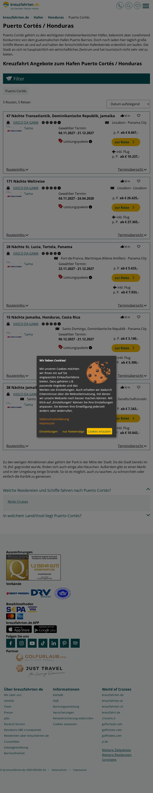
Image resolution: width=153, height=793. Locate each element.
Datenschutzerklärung (54, 419)
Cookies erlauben (99, 431)
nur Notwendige (73, 431)
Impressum (47, 423)
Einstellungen (48, 431)
